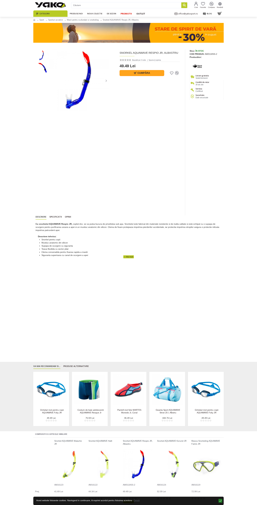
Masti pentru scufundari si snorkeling (83, 20)
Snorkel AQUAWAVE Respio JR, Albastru (138, 442)
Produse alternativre (76, 366)
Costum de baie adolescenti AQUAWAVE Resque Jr (90, 411)
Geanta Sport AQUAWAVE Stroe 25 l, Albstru (168, 411)
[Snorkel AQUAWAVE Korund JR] (172, 464)
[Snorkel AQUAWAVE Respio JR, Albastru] (138, 464)
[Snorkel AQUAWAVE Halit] (103, 464)
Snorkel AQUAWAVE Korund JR (172, 441)
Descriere (41, 216)
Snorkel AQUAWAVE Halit (100, 441)
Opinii (68, 216)
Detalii (137, 500)
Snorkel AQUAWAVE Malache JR (68, 442)
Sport (41, 20)
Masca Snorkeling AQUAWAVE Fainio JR (205, 442)
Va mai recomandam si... (46, 366)
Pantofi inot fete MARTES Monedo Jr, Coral (129, 411)
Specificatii (55, 216)
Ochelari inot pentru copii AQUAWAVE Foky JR (52, 411)
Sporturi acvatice (55, 20)
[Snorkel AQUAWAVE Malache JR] (69, 464)
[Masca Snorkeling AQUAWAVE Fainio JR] (206, 464)
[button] (50, 81)
